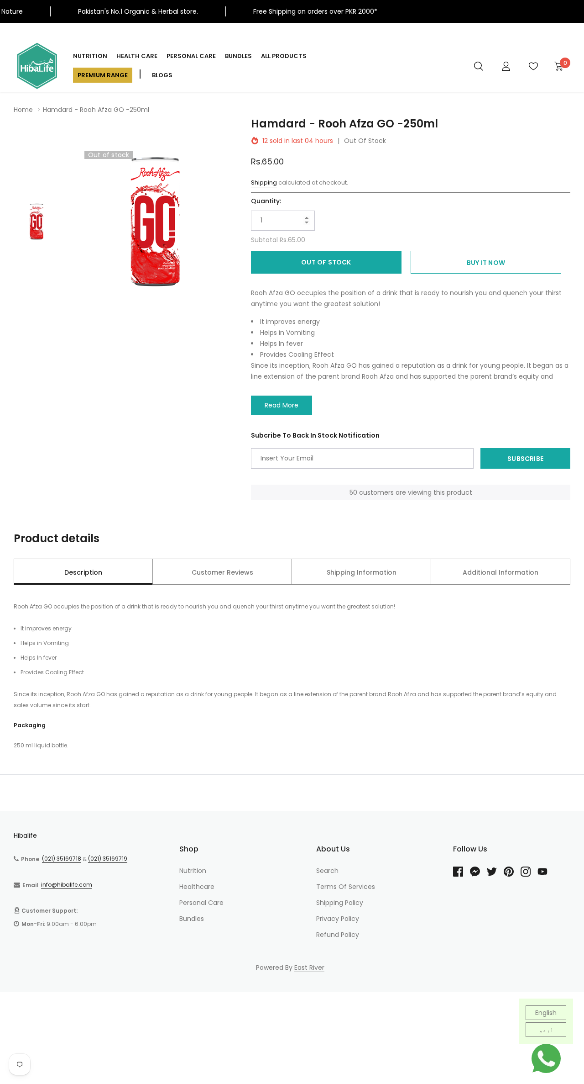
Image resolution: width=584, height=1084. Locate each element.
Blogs (162, 75)
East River (309, 967)
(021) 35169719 (107, 858)
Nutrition (90, 56)
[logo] (36, 66)
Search (327, 870)
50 (353, 492)
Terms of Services (345, 886)
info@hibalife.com (66, 884)
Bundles (238, 56)
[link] (478, 65)
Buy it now (486, 262)
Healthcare (196, 886)
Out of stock (326, 262)
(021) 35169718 (61, 858)
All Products (284, 56)
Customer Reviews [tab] (222, 572)
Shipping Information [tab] (361, 572)
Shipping (264, 182)
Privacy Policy (337, 918)
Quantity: (266, 201)
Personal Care (191, 56)
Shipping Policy (339, 902)
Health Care (136, 56)
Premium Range (103, 75)
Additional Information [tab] (500, 572)
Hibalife (25, 835)
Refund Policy (337, 934)
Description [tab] (83, 572)
